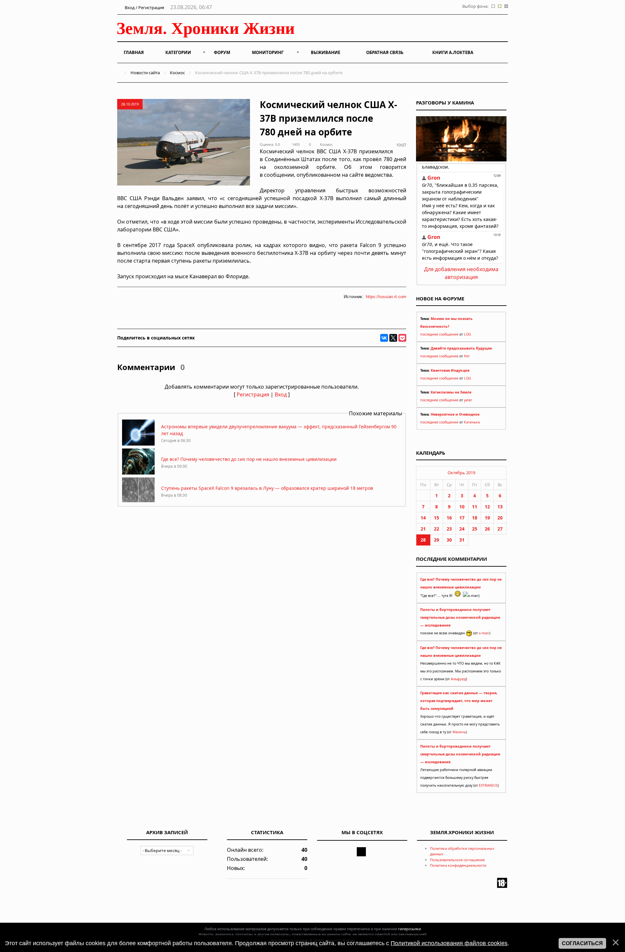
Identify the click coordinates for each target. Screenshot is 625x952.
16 (449, 518)
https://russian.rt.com (386, 296)
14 (423, 518)
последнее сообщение (439, 334)
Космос (177, 73)
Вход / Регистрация (144, 7)
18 (474, 518)
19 (487, 518)
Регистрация (253, 394)
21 (423, 529)
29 (436, 540)
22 (436, 529)
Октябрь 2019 (461, 473)
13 (500, 507)
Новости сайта (145, 73)
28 (423, 540)
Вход (281, 394)
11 (474, 507)
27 (500, 529)
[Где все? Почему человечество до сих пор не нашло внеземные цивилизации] (138, 473)
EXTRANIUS (488, 785)
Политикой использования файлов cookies (449, 943)
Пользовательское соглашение (457, 859)
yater (468, 400)
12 (487, 507)
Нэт (467, 356)
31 (462, 540)
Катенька (472, 422)
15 (436, 518)
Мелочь (459, 732)
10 (462, 507)
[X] (393, 338)
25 (474, 529)
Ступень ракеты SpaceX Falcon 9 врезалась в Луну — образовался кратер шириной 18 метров (267, 488)
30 (449, 540)
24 (462, 529)
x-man (484, 633)
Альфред (458, 679)
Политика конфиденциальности (458, 865)
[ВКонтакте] (384, 338)
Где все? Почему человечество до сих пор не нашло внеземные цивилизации (249, 459)
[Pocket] (402, 338)
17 (462, 518)
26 (487, 529)
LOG (467, 334)
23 (449, 529)
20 (500, 518)
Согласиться (582, 943)
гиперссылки (409, 928)
